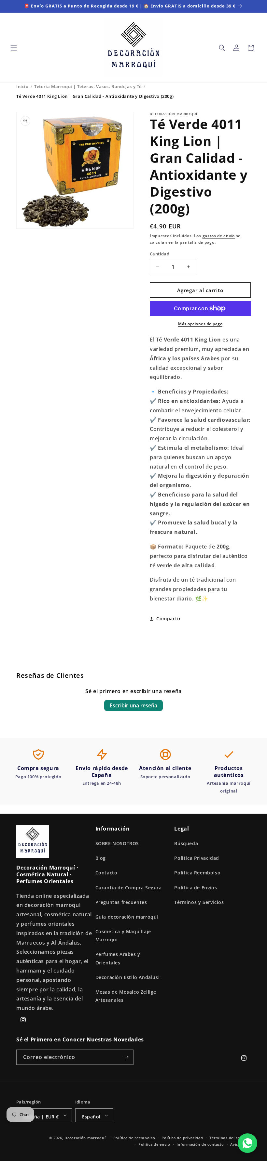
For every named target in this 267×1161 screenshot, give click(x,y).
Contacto (106, 873)
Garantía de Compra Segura (128, 887)
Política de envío (154, 1144)
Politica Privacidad (196, 858)
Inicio (22, 86)
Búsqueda (186, 843)
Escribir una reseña (133, 705)
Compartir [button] (168, 618)
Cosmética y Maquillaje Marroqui (123, 935)
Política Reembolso (197, 873)
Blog (100, 858)
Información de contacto (200, 1144)
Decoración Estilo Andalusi (127, 977)
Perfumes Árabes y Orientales (117, 958)
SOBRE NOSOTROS (117, 843)
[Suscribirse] (126, 1057)
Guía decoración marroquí (126, 917)
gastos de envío (219, 236)
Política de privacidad (182, 1137)
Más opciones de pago (200, 324)
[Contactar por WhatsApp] (247, 1143)
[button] (14, 48)
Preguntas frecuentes (121, 902)
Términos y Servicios (199, 902)
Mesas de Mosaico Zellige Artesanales (125, 996)
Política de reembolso (134, 1137)
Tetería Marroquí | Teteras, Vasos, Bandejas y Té (88, 86)
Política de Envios (195, 887)
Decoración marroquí (84, 1137)
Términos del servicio (230, 1137)
